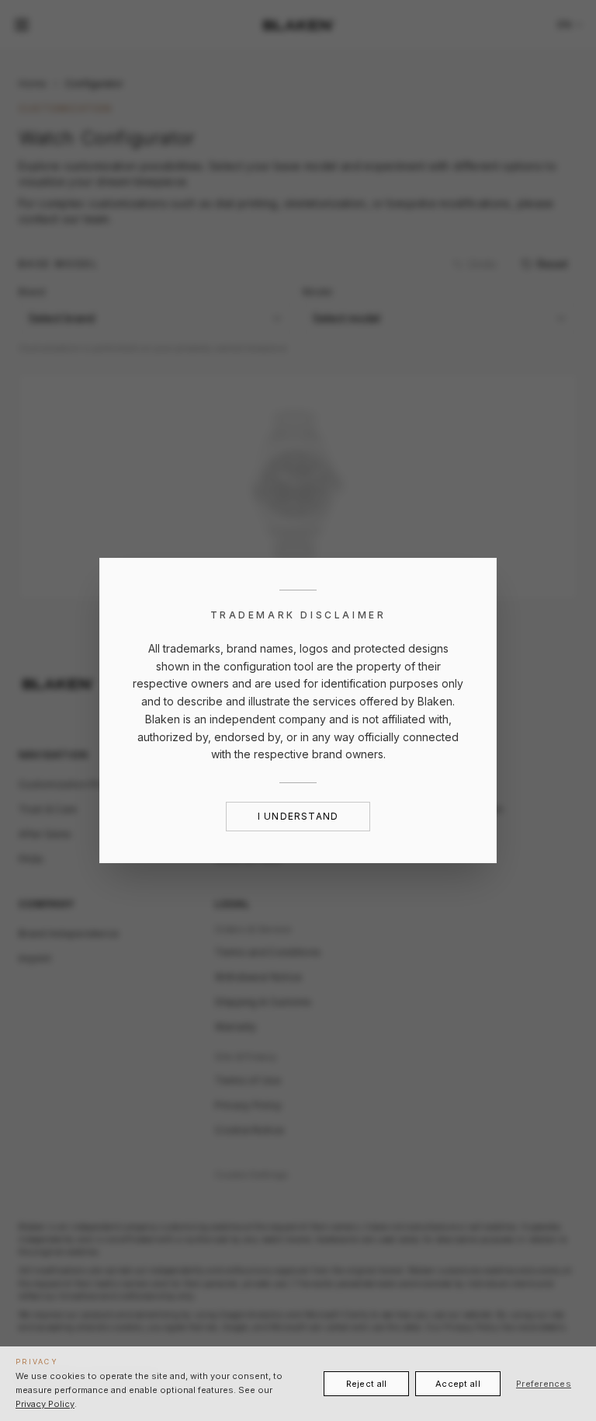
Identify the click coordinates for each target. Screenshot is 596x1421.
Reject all (366, 1383)
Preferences (543, 1383)
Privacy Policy (45, 1403)
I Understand (298, 816)
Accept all (457, 1383)
